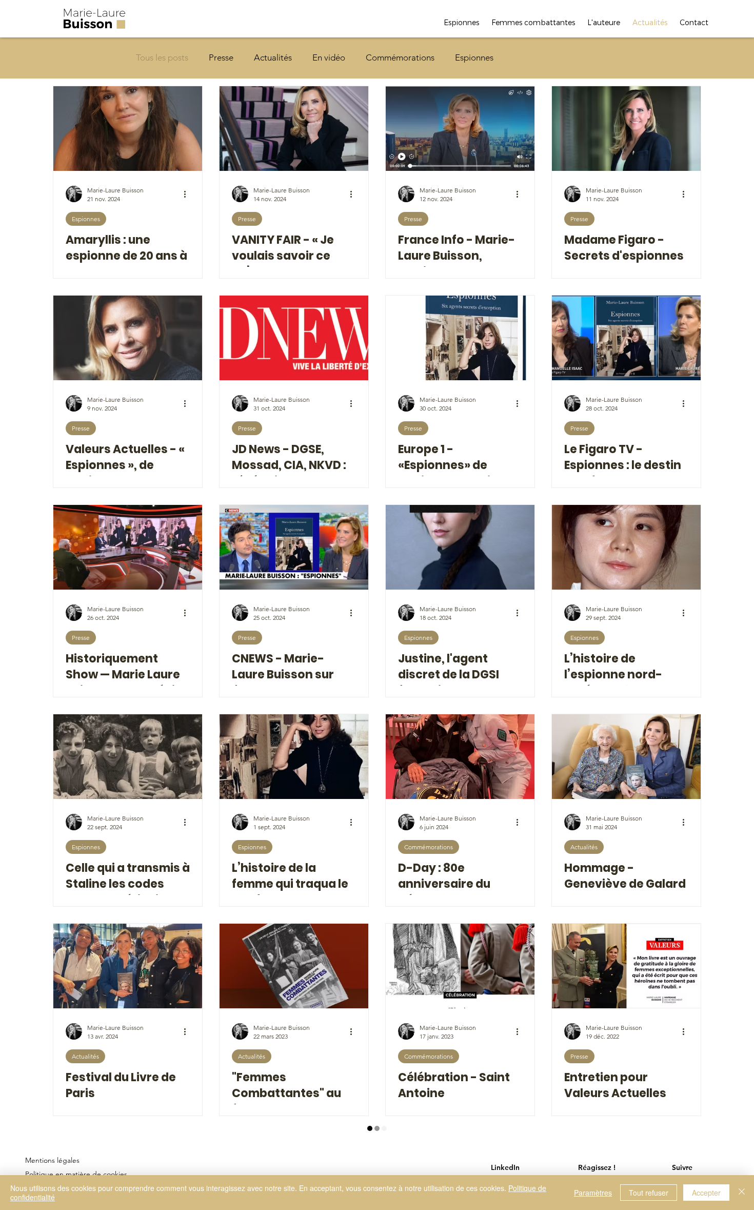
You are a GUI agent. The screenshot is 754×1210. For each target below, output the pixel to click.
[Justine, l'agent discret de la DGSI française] (460, 547)
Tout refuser (648, 1192)
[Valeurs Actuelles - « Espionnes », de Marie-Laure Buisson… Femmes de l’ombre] (127, 338)
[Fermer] (742, 1192)
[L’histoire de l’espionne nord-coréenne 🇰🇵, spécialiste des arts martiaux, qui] (626, 547)
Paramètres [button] (593, 1192)
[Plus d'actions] (188, 194)
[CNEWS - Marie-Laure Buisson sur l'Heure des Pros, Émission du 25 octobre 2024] (294, 547)
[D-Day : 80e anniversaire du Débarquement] (460, 756)
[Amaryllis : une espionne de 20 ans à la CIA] (127, 128)
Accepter (706, 1192)
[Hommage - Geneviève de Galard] (626, 756)
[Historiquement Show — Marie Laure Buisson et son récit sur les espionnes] (127, 547)
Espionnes (474, 57)
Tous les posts (162, 57)
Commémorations (400, 57)
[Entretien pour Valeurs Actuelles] (626, 966)
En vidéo (328, 57)
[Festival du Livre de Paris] (127, 966)
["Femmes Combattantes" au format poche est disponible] (294, 966)
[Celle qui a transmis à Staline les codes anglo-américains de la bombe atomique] (127, 756)
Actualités (273, 57)
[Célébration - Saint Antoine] (460, 966)
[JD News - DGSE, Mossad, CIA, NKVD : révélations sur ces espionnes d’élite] (294, 338)
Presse (221, 57)
